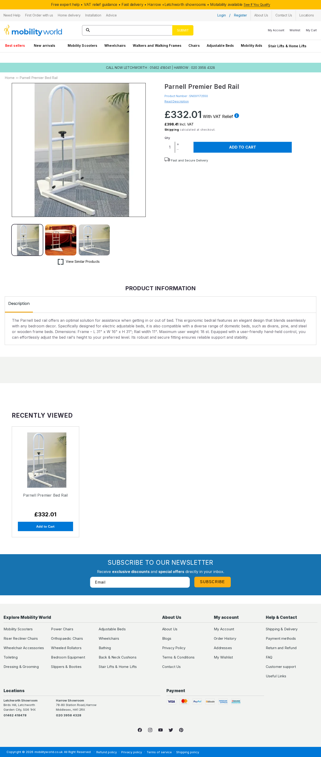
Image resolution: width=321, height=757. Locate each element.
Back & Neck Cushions (118, 657)
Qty (167, 138)
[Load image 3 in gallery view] (94, 239)
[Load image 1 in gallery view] (27, 239)
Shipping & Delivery (282, 629)
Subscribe (212, 582)
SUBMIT (183, 30)
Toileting (11, 657)
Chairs (194, 45)
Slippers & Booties (66, 666)
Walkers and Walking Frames (157, 45)
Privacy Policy (174, 648)
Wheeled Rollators (66, 648)
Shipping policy (187, 752)
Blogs (167, 638)
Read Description (176, 101)
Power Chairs (62, 629)
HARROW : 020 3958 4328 (194, 68)
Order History (225, 638)
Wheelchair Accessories (24, 648)
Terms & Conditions (178, 657)
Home (10, 77)
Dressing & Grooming (21, 666)
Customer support (281, 666)
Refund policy (106, 752)
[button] (12, 15)
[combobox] (137, 30)
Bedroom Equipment (68, 657)
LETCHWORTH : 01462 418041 (147, 68)
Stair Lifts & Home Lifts (287, 46)
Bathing (105, 648)
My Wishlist (223, 657)
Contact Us (171, 666)
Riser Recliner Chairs (21, 638)
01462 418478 (15, 715)
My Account (224, 629)
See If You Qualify (257, 5)
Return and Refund (281, 648)
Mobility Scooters (83, 45)
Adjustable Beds (220, 45)
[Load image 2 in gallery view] (60, 239)
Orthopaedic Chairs (67, 638)
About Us (170, 629)
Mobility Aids (251, 45)
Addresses (223, 648)
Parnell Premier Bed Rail (45, 495)
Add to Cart (45, 526)
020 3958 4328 (68, 715)
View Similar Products (83, 261)
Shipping (171, 129)
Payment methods (281, 638)
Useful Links (276, 676)
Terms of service (159, 752)
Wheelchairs (115, 45)
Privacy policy (131, 752)
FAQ (269, 657)
